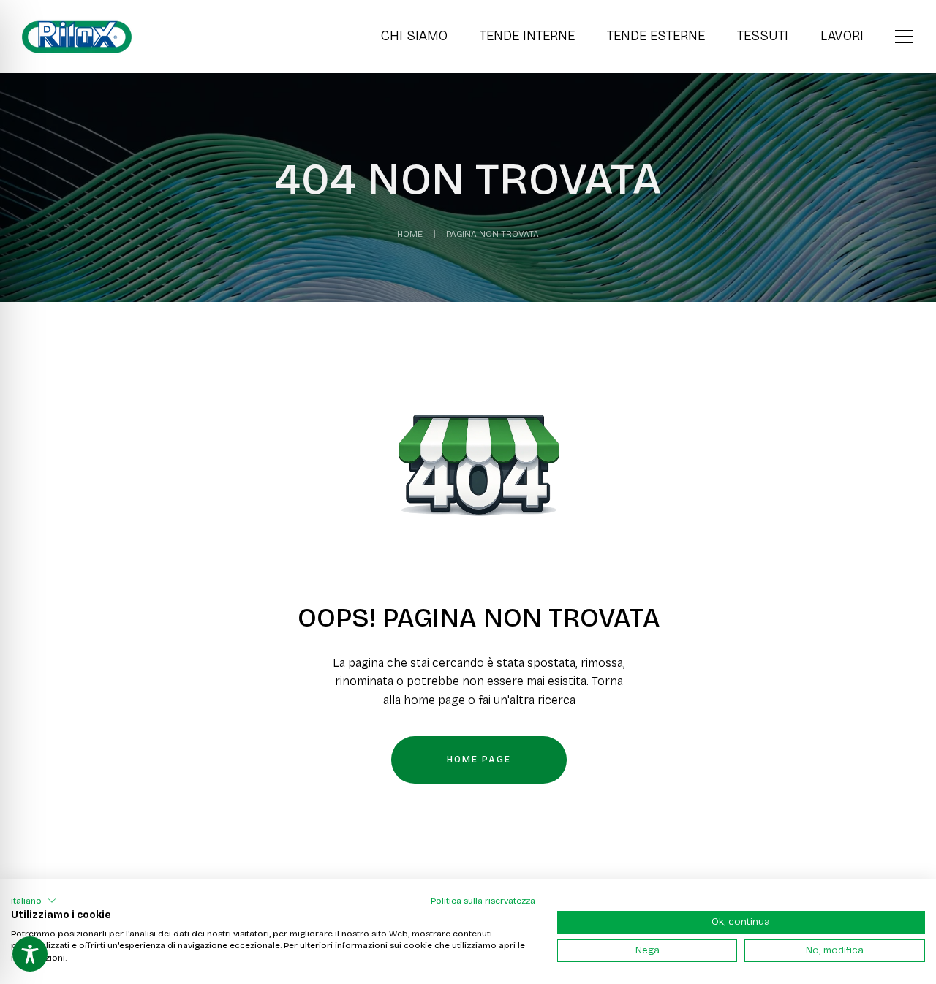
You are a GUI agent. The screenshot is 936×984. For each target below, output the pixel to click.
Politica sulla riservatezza (483, 901)
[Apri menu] (904, 34)
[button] (33, 901)
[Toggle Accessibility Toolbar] (30, 954)
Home (410, 234)
